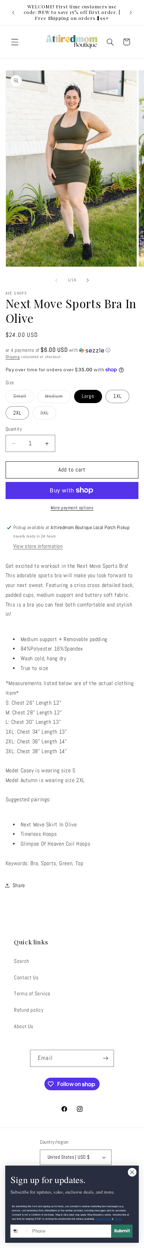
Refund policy (28, 1010)
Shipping (13, 357)
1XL (117, 396)
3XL (48, 414)
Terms (117, 1219)
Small (23, 398)
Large (88, 396)
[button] (15, 42)
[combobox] (20, 1231)
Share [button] (19, 885)
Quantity (14, 429)
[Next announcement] (130, 12)
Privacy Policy (104, 1219)
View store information (38, 546)
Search (21, 961)
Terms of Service (32, 993)
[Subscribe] (105, 1058)
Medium (58, 398)
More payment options (72, 508)
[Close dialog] (132, 1172)
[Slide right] (87, 280)
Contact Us (26, 977)
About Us (24, 1026)
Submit (122, 1231)
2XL (17, 413)
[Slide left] (56, 280)
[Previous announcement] (13, 12)
